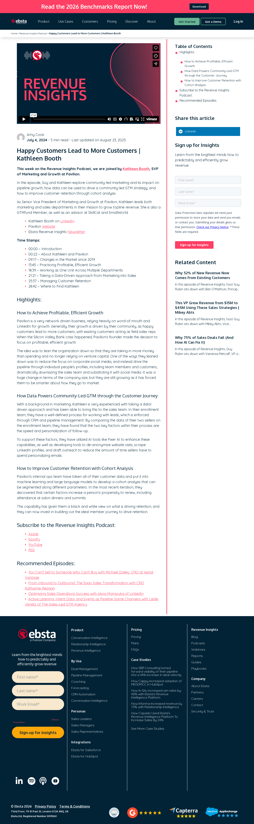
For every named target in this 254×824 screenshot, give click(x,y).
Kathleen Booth (136, 168)
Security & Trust (202, 711)
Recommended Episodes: (198, 100)
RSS (31, 550)
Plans (135, 643)
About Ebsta (200, 686)
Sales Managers (82, 725)
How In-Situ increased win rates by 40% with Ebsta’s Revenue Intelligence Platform (156, 693)
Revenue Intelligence (86, 650)
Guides (196, 662)
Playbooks (199, 668)
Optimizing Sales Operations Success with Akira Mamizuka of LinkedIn (86, 593)
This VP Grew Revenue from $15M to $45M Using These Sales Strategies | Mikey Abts (207, 307)
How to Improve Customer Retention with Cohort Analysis (213, 82)
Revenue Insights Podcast (33, 33)
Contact (197, 705)
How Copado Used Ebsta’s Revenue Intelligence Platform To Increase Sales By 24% (154, 716)
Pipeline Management (86, 675)
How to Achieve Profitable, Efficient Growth (209, 63)
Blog (194, 637)
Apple (33, 534)
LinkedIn (67, 221)
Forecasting (80, 688)
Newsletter (76, 231)
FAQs (135, 649)
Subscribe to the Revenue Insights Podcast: (204, 92)
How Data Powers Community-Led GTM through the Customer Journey (212, 73)
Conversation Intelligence (89, 638)
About (151, 21)
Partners (197, 692)
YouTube (35, 544)
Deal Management (84, 669)
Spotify (34, 539)
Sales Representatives (87, 731)
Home (14, 33)
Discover (131, 21)
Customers (90, 21)
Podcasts (198, 643)
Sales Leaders (81, 719)
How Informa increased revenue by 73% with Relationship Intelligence (156, 705)
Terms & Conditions (74, 806)
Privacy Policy (45, 806)
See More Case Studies (147, 728)
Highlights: (187, 52)
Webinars (198, 649)
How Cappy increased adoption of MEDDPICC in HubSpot (156, 682)
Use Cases (65, 21)
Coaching (78, 681)
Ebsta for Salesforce (86, 750)
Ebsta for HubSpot (84, 756)
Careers (197, 699)
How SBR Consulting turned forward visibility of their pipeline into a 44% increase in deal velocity (156, 671)
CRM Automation (83, 694)
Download (199, 6)
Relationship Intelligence (88, 644)
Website (48, 226)
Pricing (111, 21)
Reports (197, 656)
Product (43, 21)
